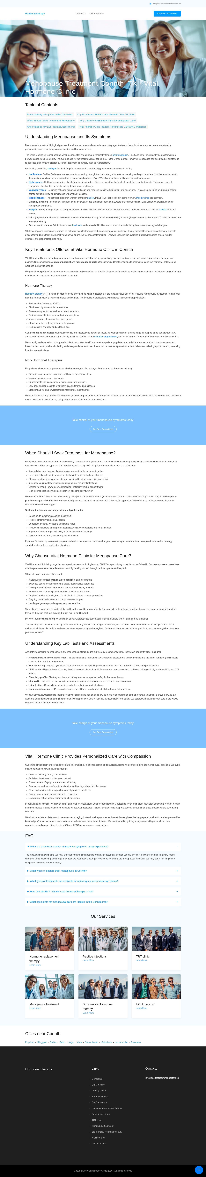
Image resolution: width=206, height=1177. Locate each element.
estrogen (52, 168)
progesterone (110, 336)
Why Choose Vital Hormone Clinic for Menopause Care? (108, 120)
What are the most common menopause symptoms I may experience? (69, 846)
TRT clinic (143, 956)
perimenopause (120, 155)
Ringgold (42, 1042)
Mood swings (142, 198)
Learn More (35, 965)
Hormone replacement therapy (107, 1108)
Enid (62, 1042)
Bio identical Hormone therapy (107, 1132)
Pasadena (136, 1042)
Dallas (53, 1042)
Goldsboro (106, 1042)
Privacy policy (99, 1090)
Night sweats (35, 182)
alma (79, 1042)
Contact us (81, 13)
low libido (77, 225)
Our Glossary (98, 1085)
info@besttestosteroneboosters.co (167, 4)
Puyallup (29, 1042)
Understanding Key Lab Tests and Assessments (51, 127)
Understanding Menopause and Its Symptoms (50, 114)
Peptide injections (95, 956)
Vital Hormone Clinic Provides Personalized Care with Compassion (112, 127)
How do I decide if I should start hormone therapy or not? (61, 891)
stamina (162, 209)
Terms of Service (100, 1096)
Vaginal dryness (37, 190)
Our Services (96, 13)
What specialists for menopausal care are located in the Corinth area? (69, 902)
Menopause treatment (44, 1004)
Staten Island (91, 1042)
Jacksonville (121, 1042)
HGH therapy (145, 1004)
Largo (70, 1042)
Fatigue (33, 209)
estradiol (98, 336)
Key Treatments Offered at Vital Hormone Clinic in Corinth (106, 114)
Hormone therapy (35, 13)
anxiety (90, 198)
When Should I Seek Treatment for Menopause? (51, 120)
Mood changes (37, 198)
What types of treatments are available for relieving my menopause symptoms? (74, 881)
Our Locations (99, 1143)
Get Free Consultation (167, 13)
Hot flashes (35, 174)
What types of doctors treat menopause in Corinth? (58, 870)
